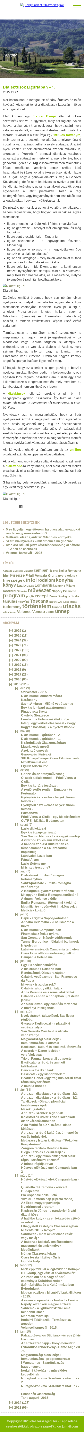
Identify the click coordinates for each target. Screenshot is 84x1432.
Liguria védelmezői (35, 746)
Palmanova (29, 813)
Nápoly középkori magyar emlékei (46, 1304)
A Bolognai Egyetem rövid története (47, 891)
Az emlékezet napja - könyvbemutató (48, 1343)
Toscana (39, 601)
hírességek (14, 580)
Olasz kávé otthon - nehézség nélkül (47, 953)
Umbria (57, 607)
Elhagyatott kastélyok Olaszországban (49, 1226)
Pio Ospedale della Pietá (39, 1195)
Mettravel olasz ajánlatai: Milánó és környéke (38, 537)
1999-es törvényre (66, 135)
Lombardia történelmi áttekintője (45, 719)
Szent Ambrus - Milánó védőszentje (47, 703)
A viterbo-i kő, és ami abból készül (46, 840)
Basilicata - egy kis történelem (43, 1074)
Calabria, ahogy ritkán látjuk (41, 988)
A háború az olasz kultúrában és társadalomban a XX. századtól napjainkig (45, 848)
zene (50, 612)
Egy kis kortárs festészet (39, 785)
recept (41, 596)
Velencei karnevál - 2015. (39, 1327)
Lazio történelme (33, 863)
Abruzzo (7, 570)
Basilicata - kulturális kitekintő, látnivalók (51, 1047)
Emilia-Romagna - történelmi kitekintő (48, 902)
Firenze (17, 575)
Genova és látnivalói (36, 754)
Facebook (20, 506)
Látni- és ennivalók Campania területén (50, 949)
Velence (24, 611)
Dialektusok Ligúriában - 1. (41, 738)
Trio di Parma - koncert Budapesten (47, 1058)
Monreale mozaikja (35, 1316)
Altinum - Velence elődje (39, 898)
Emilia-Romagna (69, 570)
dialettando (14, 466)
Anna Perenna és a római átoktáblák (48, 992)
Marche (60, 585)
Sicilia (75, 596)
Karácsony (29, 699)
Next (81, 47)
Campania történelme (37, 957)
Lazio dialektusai (33, 828)
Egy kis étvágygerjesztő (38, 832)
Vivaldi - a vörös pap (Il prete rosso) (47, 1199)
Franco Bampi (44, 116)
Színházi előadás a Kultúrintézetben (47, 1284)
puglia (30, 596)
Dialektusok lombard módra (41, 696)
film (6, 575)
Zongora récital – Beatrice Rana (44, 1148)
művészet (39, 590)
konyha (64, 580)
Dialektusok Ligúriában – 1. (29, 87)
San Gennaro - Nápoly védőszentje (46, 937)
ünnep (62, 611)
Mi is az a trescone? (35, 867)
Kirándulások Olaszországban (43, 742)
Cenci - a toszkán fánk (37, 1070)
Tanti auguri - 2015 (34, 1397)
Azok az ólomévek (34, 750)
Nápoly (57, 591)
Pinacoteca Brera (34, 711)
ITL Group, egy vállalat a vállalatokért (48, 1273)
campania (43, 570)
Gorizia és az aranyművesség (42, 774)
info (31, 580)
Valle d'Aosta (9, 612)
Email (4, 506)
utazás (72, 606)
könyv (9, 585)
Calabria (28, 570)
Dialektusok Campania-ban (41, 930)
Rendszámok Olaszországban (43, 972)
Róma (53, 596)
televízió (23, 601)
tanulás (10, 601)
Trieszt (73, 601)
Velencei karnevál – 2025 (24, 552)
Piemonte (69, 591)
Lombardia (45, 585)
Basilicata (18, 571)
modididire (11, 591)
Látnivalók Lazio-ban (36, 855)
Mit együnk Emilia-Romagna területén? (49, 894)
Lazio (21, 585)
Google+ (16, 506)
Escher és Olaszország (38, 1394)
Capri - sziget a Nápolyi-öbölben (44, 918)
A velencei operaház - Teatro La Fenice (49, 1300)
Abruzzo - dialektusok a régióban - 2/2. (49, 1093)
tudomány (12, 607)
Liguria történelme (34, 766)
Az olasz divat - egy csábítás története (49, 1004)
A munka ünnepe (33, 1086)
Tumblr (12, 506)
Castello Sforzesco (35, 715)
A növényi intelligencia (38, 1008)
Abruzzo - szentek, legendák (42, 1113)
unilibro (75, 449)
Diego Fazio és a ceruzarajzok (43, 1152)
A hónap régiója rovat (37, 1163)
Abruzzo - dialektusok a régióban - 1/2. (49, 1097)
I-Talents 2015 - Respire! (38, 1230)
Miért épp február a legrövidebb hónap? (50, 1269)
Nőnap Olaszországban (38, 1253)
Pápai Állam (30, 859)
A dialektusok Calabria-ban (41, 969)
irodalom (45, 580)
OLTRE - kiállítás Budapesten (42, 820)
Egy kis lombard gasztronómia (43, 707)
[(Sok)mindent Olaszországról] (42, 5)
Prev (3, 47)
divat (55, 571)
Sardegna (64, 596)
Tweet (8, 506)
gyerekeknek (67, 575)
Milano (70, 585)
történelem (36, 606)
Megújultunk (30, 1249)
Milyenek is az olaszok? (38, 984)
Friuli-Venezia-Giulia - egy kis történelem (50, 816)
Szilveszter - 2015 (34, 692)
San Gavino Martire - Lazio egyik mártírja (50, 836)
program (14, 595)
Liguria (30, 586)
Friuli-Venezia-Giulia (41, 575)
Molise (24, 591)
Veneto (38, 611)
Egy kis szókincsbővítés (39, 965)
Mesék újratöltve (33, 1109)
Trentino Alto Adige (59, 602)
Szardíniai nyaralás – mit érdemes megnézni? (39, 541)
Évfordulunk (30, 1288)
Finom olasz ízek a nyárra (40, 933)
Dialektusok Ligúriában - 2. (41, 735)
